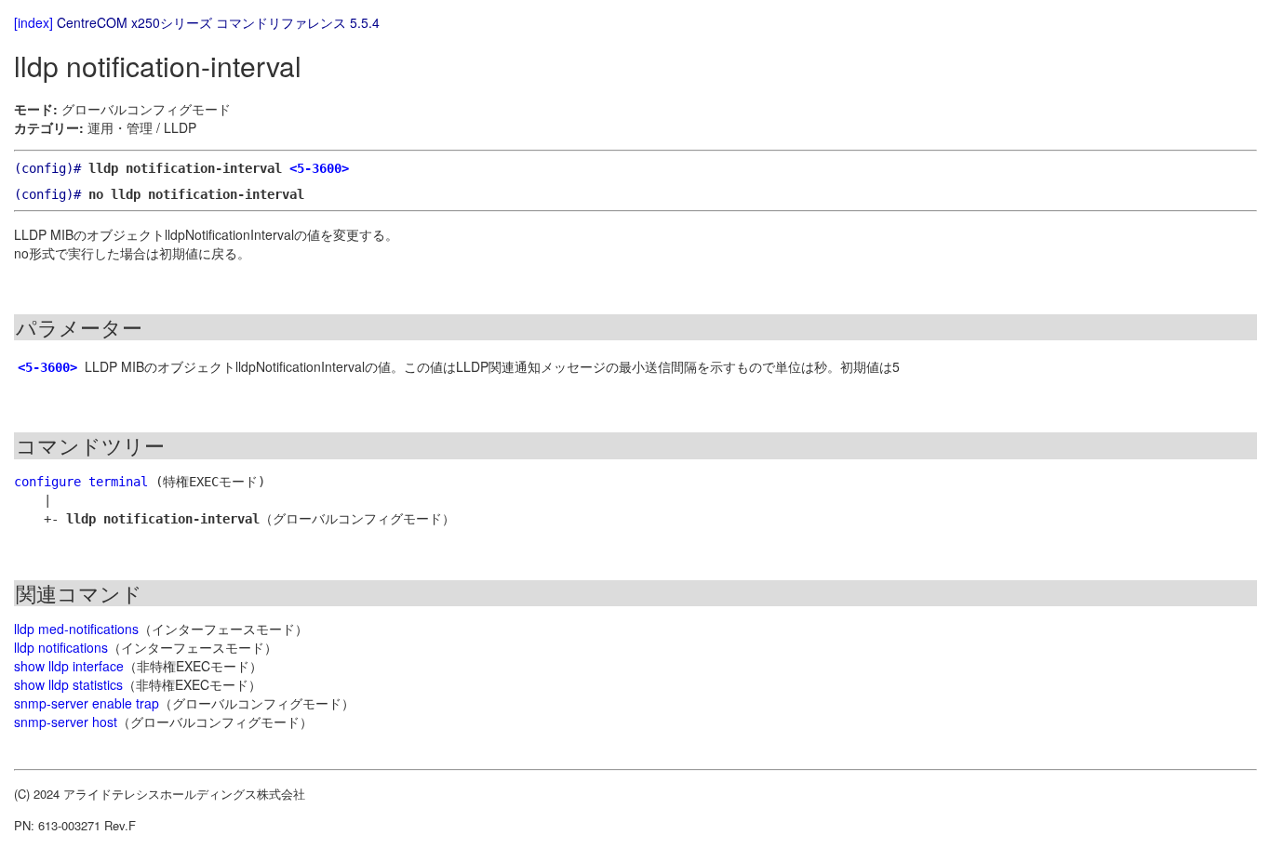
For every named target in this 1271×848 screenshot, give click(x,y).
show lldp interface (69, 665)
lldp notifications (61, 647)
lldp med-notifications (76, 628)
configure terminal (81, 481)
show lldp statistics (68, 684)
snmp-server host (65, 721)
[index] (33, 22)
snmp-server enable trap (86, 703)
